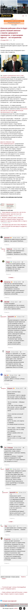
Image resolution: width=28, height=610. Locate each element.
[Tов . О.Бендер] (1, 447)
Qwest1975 (11, 316)
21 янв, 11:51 (15, 539)
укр (23, 15)
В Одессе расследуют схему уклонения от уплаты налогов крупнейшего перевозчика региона (8, 12)
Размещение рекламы (14, 604)
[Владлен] (3, 388)
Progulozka (7, 539)
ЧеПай (8, 262)
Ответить (6, 244)
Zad (5, 375)
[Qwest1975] (3, 317)
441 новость (9, 207)
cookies (16, 608)
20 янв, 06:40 (14, 352)
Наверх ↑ (4, 578)
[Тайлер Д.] (2, 251)
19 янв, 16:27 (14, 302)
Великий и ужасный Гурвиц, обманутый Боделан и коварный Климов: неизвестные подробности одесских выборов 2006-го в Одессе (13, 219)
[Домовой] (1, 238)
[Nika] (1, 526)
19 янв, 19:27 (19, 388)
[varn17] (2, 469)
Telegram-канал (10, 605)
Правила (23, 576)
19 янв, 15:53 (17, 249)
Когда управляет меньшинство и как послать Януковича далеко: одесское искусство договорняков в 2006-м (13, 214)
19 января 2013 (4, 40)
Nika (6, 526)
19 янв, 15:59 (17, 282)
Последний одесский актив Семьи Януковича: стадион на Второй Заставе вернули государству (13, 225)
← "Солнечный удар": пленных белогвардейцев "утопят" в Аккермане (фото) (13, 587)
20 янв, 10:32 (16, 469)
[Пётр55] (3, 352)
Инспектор (7, 282)
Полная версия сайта (4, 604)
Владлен (9, 388)
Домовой (6, 237)
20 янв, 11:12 (22, 492)
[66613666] (1, 302)
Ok (20, 608)
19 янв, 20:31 (17, 447)
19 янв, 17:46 (13, 375)
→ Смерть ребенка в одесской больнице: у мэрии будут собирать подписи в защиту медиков (13, 593)
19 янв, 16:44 (16, 262)
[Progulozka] (1, 539)
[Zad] (1, 375)
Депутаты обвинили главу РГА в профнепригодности (7, 142)
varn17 (7, 469)
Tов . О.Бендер (8, 447)
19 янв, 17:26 (20, 316)
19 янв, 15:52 (16, 237)
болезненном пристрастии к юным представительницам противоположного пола (13, 110)
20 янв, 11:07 (11, 526)
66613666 (6, 302)
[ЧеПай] (3, 262)
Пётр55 (8, 352)
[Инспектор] (1, 282)
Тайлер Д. (9, 249)
